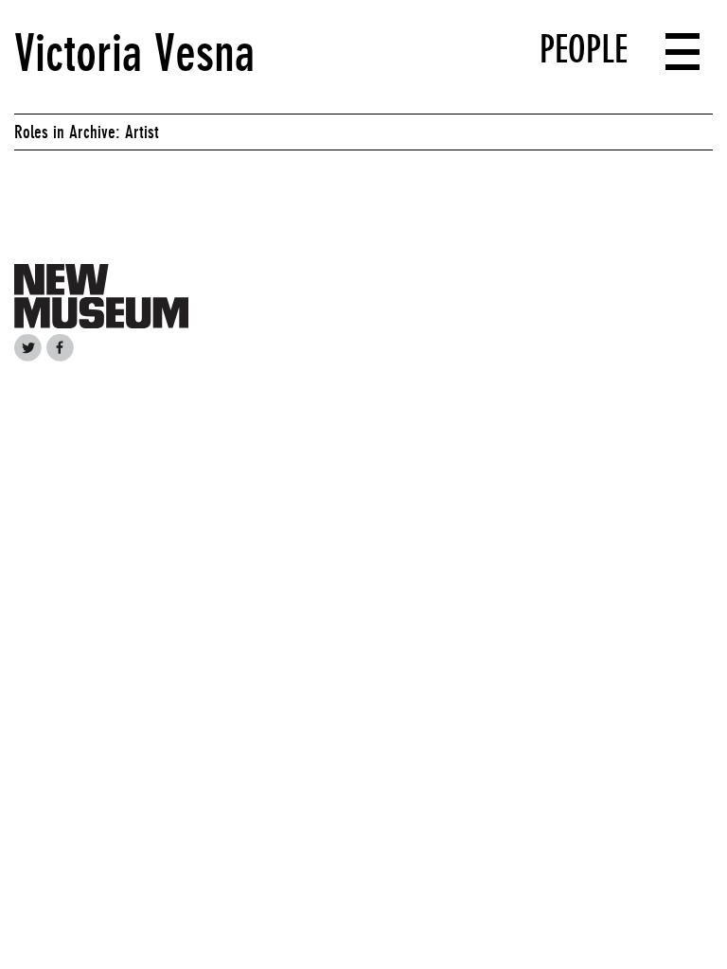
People (584, 49)
